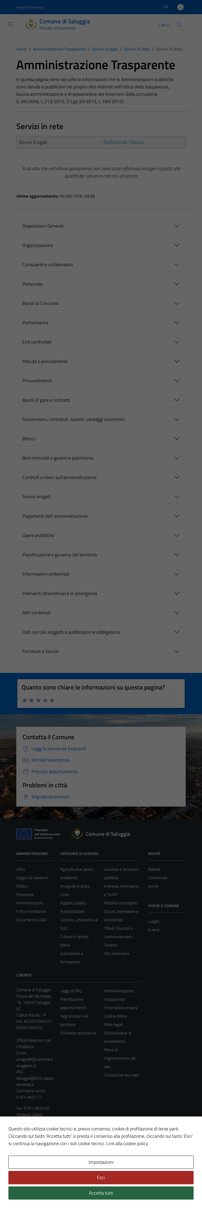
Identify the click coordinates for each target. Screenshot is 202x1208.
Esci (101, 1177)
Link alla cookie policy (127, 1143)
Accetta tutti (101, 1192)
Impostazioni (101, 1162)
